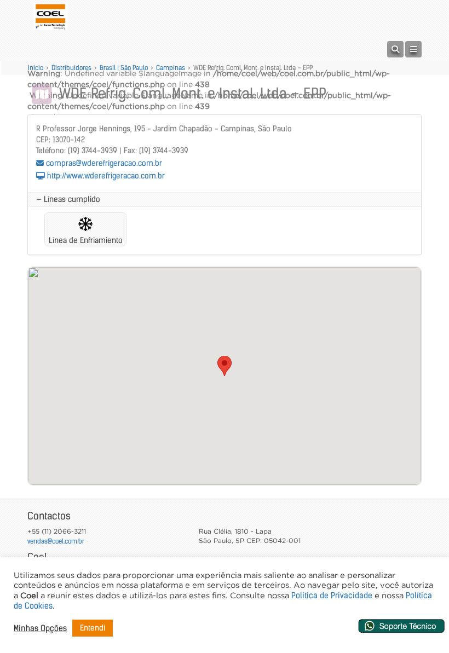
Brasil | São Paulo (124, 67)
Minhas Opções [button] (40, 628)
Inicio (35, 67)
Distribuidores (71, 67)
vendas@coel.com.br (55, 541)
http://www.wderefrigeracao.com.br (105, 176)
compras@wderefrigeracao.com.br (103, 163)
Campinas (170, 67)
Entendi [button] (92, 628)
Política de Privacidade (331, 595)
